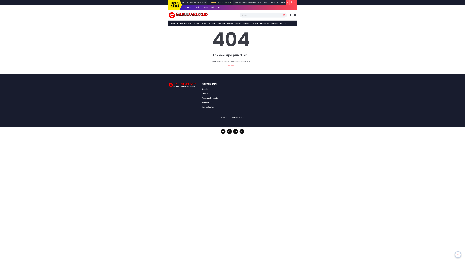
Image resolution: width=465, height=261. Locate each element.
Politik (197, 7)
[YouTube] (235, 131)
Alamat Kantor (208, 107)
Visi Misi (205, 103)
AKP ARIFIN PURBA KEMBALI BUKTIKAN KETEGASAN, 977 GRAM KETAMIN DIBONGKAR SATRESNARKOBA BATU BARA (274, 2)
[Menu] (295, 15)
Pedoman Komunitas (210, 98)
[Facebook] (223, 131)
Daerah (206, 3)
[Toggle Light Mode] (290, 15)
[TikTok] (242, 131)
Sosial (255, 23)
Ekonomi (247, 23)
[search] (284, 15)
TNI (219, 7)
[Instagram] (229, 131)
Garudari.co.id (239, 117)
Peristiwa (221, 23)
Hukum (205, 7)
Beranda (188, 7)
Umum (283, 23)
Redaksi (205, 89)
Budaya (230, 23)
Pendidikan (264, 23)
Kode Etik (205, 94)
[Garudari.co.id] (188, 15)
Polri (212, 7)
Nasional (274, 23)
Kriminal (212, 23)
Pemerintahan (185, 23)
